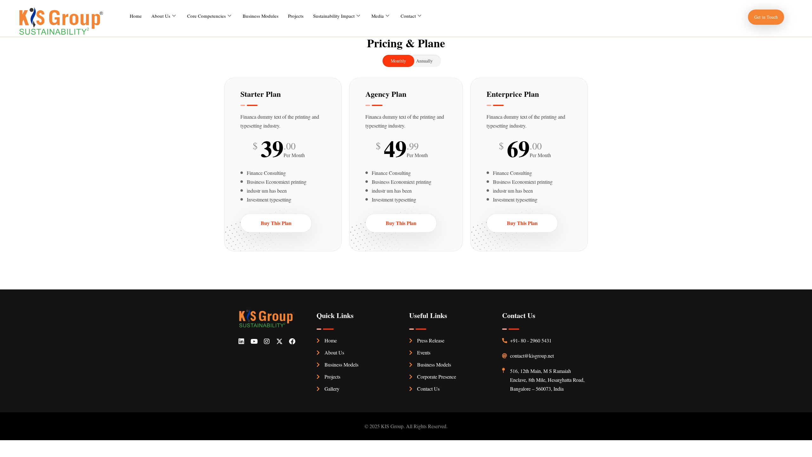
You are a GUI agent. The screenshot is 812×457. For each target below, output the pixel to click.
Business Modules (260, 16)
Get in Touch (766, 17)
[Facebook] (292, 341)
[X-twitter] (279, 341)
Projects (296, 16)
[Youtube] (254, 341)
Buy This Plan (276, 223)
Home (136, 16)
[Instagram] (266, 341)
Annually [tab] (424, 61)
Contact (408, 16)
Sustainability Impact (334, 16)
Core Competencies (206, 16)
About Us (160, 16)
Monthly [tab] (398, 61)
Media (377, 16)
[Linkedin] (241, 341)
